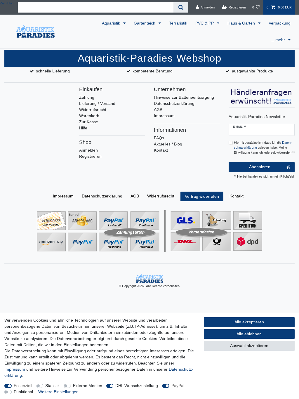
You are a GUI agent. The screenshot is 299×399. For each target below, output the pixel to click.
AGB (158, 109)
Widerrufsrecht (92, 109)
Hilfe (83, 128)
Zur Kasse (88, 121)
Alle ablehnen (249, 334)
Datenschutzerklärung (174, 103)
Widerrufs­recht (160, 196)
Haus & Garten (241, 23)
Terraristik (178, 23)
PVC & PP (205, 23)
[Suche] (180, 7)
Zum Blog (6, 3)
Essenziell (23, 385)
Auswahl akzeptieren (249, 345)
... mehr (278, 39)
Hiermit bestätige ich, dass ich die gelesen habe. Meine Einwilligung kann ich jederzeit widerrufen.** (264, 147)
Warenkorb (89, 115)
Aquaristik (111, 23)
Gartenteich (145, 23)
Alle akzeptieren (249, 322)
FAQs (159, 138)
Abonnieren (259, 166)
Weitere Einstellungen (58, 391)
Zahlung (86, 97)
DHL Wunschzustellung (136, 385)
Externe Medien (87, 385)
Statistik (52, 385)
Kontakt (161, 150)
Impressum (164, 115)
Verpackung (280, 23)
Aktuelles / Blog (168, 144)
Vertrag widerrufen (202, 196)
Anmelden (88, 150)
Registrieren (90, 156)
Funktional (23, 391)
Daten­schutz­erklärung (102, 196)
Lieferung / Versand (97, 103)
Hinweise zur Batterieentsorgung (184, 97)
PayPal (177, 385)
